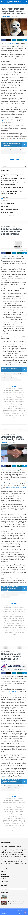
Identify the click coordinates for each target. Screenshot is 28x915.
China (5, 373)
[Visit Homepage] (14, 2)
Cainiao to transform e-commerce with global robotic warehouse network (17, 896)
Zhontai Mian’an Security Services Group (11, 379)
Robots (3, 375)
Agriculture (4, 201)
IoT (20, 151)
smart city (8, 375)
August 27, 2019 (12, 442)
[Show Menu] (1, 2)
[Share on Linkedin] (14, 40)
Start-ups (6, 6)
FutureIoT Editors (6, 16)
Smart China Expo (5, 470)
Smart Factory (11, 789)
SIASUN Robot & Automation (13, 153)
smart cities (4, 789)
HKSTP (15, 149)
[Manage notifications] (25, 912)
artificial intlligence (8, 149)
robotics (3, 153)
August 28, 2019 (15, 16)
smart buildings (16, 787)
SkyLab (2, 676)
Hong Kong (21, 149)
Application (4, 206)
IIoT (22, 785)
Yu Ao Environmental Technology (9, 377)
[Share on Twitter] (8, 40)
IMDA (7, 595)
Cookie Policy (5, 879)
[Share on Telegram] (24, 40)
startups (23, 153)
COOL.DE (10, 785)
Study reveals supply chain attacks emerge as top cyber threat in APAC (16, 902)
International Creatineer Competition (10, 151)
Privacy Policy (5, 876)
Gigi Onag (4, 237)
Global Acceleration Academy (10, 43)
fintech (3, 595)
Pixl (20, 913)
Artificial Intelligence (7, 212)
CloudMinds (4, 256)
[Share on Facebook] (3, 40)
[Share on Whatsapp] (19, 40)
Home (2, 6)
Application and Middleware (9, 209)
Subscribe (4, 872)
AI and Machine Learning (8, 204)
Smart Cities (12, 226)
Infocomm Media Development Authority (17, 487)
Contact (3, 874)
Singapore (15, 595)
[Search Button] (26, 2)
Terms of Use (4, 881)
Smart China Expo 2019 (13, 691)
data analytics (22, 592)
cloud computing (12, 373)
